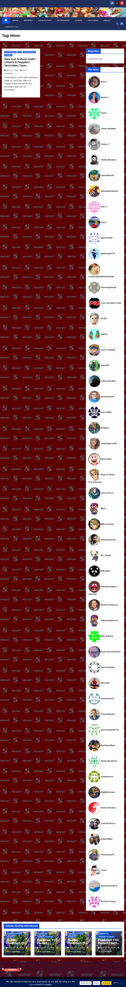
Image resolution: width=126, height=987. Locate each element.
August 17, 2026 (47, 948)
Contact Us (11, 27)
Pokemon (8, 55)
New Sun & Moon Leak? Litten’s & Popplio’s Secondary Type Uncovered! (20, 63)
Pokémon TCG (42, 933)
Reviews (28, 20)
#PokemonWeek (10, 52)
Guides (78, 20)
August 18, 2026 (16, 948)
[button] (117, 23)
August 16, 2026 (108, 948)
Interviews (63, 20)
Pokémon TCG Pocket (14, 933)
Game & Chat (45, 20)
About (107, 20)
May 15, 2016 (12, 70)
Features (93, 20)
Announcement (29, 52)
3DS (19, 52)
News (15, 20)
